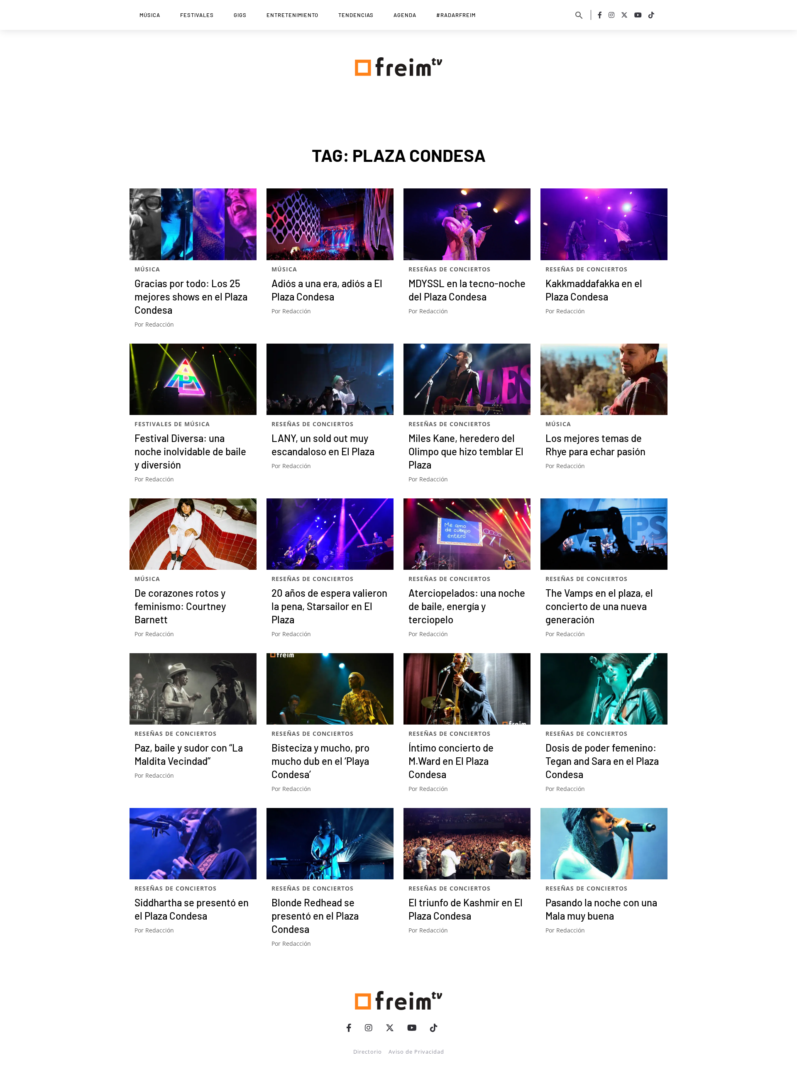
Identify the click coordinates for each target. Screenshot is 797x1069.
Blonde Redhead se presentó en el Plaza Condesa (315, 915)
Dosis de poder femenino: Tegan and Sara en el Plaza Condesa (602, 761)
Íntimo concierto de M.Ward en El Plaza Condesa (451, 761)
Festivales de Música (172, 424)
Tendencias (356, 15)
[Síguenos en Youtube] (638, 15)
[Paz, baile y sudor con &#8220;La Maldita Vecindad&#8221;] (193, 689)
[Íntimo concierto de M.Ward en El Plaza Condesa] (467, 689)
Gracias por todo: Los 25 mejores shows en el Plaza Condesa (190, 296)
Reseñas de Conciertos (449, 269)
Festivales (197, 15)
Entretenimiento (292, 15)
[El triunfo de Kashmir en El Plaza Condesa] (467, 843)
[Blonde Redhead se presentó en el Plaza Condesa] (330, 843)
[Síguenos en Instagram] (611, 15)
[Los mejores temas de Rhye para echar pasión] (603, 379)
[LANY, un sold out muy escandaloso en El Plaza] (330, 379)
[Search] (579, 15)
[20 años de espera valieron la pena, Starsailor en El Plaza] (330, 534)
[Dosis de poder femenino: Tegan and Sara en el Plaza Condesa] (603, 689)
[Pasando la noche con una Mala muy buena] (603, 843)
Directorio (367, 1051)
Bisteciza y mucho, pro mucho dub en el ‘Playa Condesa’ (320, 761)
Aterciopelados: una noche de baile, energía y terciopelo (466, 606)
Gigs (240, 15)
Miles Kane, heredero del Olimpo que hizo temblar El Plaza (465, 451)
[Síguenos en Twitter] (624, 15)
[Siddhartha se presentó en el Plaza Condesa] (193, 843)
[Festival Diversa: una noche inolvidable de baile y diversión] (193, 379)
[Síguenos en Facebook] (600, 15)
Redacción (159, 324)
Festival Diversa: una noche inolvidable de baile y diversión (190, 451)
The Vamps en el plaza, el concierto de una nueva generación (599, 606)
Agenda (405, 15)
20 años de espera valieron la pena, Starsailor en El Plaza (329, 606)
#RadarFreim (456, 15)
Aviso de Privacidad (416, 1051)
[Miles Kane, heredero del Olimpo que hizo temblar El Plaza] (467, 379)
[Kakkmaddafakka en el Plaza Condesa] (603, 224)
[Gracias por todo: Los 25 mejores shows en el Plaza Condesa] (193, 224)
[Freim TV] (398, 65)
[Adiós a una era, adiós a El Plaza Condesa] (330, 224)
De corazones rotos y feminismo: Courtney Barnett (180, 606)
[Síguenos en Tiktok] (651, 15)
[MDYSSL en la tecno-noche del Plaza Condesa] (467, 224)
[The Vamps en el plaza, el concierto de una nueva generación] (603, 534)
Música (149, 15)
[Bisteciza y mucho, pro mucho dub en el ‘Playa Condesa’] (330, 689)
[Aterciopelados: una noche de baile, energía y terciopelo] (467, 534)
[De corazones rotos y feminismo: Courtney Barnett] (193, 534)
